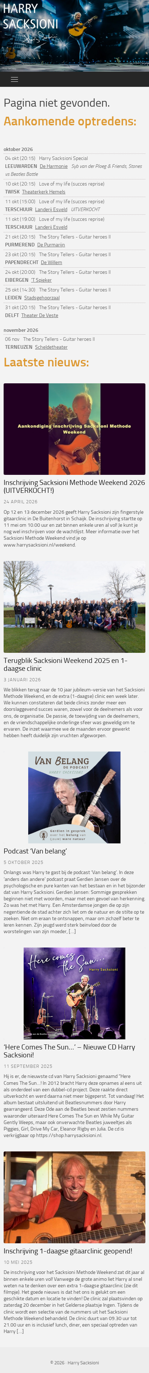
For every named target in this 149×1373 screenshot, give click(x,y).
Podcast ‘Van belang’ (35, 851)
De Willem (51, 262)
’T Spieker (41, 280)
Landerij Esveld (51, 209)
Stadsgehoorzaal (42, 298)
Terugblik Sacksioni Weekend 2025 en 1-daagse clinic (66, 664)
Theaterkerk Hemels (43, 192)
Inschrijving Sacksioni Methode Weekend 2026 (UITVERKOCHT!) (74, 486)
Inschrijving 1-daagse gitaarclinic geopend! (68, 1251)
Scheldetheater (51, 347)
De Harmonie (54, 166)
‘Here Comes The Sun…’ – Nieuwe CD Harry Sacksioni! (69, 1051)
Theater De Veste (39, 315)
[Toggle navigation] (14, 79)
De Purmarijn (51, 245)
